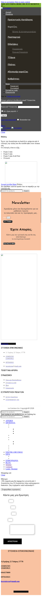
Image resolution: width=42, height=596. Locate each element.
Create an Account (13, 96)
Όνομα (6, 501)
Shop (14, 184)
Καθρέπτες (13, 78)
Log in (4, 115)
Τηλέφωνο (7, 514)
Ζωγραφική (14, 88)
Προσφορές (19, 442)
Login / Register (12, 469)
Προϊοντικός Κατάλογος (20, 19)
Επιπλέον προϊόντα (22, 433)
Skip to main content (22, 2)
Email (5, 217)
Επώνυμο (7, 507)
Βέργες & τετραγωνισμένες (25, 429)
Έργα (12, 437)
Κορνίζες (13, 427)
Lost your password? (8, 120)
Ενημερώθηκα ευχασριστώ (11, 489)
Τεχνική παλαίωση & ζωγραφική (27, 431)
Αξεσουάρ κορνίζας (18, 71)
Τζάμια (11, 57)
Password (9, 107)
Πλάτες (11, 64)
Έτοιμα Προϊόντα (21, 444)
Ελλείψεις (13, 44)
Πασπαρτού (14, 37)
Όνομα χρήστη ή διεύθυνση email (18, 100)
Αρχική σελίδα (6, 184)
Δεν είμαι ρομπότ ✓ (10, 111)
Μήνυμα (6, 534)
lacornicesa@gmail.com (10, 581)
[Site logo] (6, 8)
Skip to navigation (8, 2)
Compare (9, 467)
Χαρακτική (14, 86)
